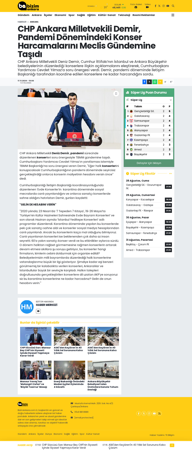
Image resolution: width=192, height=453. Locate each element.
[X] (144, 413)
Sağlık (81, 15)
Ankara (37, 15)
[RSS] (159, 413)
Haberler (22, 21)
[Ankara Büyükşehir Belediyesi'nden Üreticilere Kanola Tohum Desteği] (103, 370)
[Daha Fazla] (160, 81)
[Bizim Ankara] (28, 6)
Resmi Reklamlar (144, 15)
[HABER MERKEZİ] (27, 306)
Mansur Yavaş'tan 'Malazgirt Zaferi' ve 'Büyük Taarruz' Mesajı (33, 384)
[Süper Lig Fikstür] (170, 173)
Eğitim (91, 15)
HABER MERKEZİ (46, 305)
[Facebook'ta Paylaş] (144, 81)
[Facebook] (138, 413)
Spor (71, 15)
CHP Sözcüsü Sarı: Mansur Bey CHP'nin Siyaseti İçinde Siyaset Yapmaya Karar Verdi (35, 351)
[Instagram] (149, 413)
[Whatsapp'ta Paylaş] (154, 81)
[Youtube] (154, 413)
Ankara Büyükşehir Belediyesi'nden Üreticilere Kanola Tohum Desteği (103, 385)
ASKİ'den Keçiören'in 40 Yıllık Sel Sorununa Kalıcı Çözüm (68, 350)
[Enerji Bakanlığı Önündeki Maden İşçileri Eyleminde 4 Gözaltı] (69, 370)
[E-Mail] (38, 311)
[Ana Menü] (172, 15)
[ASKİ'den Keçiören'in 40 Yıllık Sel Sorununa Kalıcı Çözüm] (69, 336)
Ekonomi (60, 15)
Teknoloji (124, 15)
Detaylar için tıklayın (149, 163)
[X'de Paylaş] (149, 81)
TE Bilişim (169, 435)
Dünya (48, 433)
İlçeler (48, 15)
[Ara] (173, 6)
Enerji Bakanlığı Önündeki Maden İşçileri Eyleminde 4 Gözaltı (69, 384)
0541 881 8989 (81, 411)
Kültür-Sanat (107, 15)
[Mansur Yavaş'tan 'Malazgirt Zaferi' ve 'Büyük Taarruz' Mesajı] (35, 370)
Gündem (23, 15)
